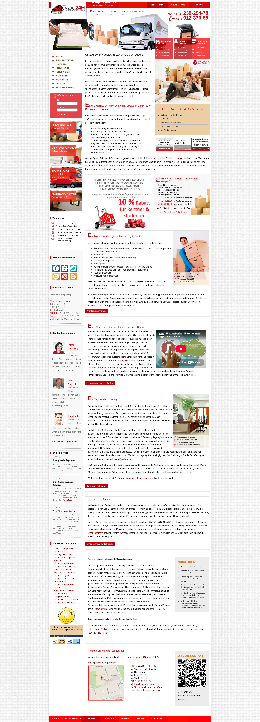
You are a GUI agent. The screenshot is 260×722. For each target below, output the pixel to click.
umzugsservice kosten (65, 566)
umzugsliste (60, 551)
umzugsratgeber (62, 575)
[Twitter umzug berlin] (73, 268)
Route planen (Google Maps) (102, 662)
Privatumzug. (126, 458)
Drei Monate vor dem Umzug (171, 115)
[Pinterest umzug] (64, 276)
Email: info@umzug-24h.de (148, 684)
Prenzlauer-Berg (113, 625)
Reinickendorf (179, 625)
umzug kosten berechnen (66, 599)
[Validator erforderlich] (59, 641)
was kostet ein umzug (65, 572)
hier (68, 632)
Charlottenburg (130, 625)
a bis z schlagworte (63, 548)
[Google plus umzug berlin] (64, 268)
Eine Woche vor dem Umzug (171, 122)
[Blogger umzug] (73, 276)
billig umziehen (61, 596)
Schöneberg (115, 629)
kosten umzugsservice (65, 590)
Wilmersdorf (128, 629)
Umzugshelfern (95, 532)
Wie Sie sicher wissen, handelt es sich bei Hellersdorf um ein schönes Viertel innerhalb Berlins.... (193, 595)
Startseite (91, 718)
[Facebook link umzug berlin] (56, 268)
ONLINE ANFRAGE (178, 5)
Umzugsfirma (102, 608)
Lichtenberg (93, 629)
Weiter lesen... (67, 471)
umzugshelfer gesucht (65, 557)
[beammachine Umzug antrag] (66, 615)
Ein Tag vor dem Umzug (169, 126)
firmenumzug (60, 581)
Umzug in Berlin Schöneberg (191, 567)
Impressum (124, 718)
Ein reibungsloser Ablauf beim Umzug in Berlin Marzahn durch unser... (192, 579)
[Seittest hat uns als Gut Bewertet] (183, 144)
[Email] (56, 276)
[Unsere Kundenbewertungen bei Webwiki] (164, 144)
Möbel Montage (107, 718)
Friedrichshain (145, 625)
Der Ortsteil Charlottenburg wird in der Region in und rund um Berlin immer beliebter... (193, 587)
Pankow (104, 629)
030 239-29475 (143, 680)
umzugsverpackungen (64, 602)
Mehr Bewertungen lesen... (65, 441)
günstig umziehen (62, 569)
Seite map (140, 718)
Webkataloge (156, 718)
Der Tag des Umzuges (169, 130)
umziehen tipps (61, 593)
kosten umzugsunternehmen (64, 562)
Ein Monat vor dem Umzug (170, 119)
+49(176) (190, 18)
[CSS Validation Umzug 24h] (73, 641)
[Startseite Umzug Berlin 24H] (64, 7)
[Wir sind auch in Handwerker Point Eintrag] (201, 144)
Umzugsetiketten (62, 554)
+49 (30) (190, 13)
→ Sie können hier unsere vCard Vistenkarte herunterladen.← (146, 689)
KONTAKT (199, 5)
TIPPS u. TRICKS (157, 5)
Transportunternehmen (120, 360)
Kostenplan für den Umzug (167, 158)
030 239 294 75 (150, 656)
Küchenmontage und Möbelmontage (132, 478)
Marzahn (166, 625)
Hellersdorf (103, 632)
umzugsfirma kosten (64, 578)
